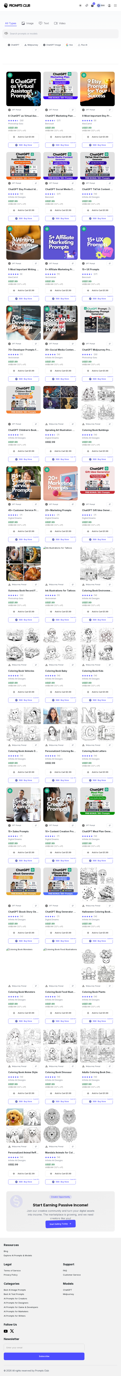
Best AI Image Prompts (15, 1290)
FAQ (65, 1270)
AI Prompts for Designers (16, 1302)
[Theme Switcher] (80, 5)
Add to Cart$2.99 (63, 451)
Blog (6, 1251)
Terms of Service (12, 1270)
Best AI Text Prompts (14, 1294)
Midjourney (68, 1294)
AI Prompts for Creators (15, 1298)
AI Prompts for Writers (15, 1316)
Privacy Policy (10, 1275)
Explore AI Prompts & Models (18, 1255)
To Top (62, 13)
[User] (109, 5)
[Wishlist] (86, 5)
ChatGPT (67, 1290)
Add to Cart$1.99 (26, 137)
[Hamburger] (115, 5)
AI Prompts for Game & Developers (21, 1307)
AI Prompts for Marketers (16, 1311)
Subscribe (44, 1356)
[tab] (10, 23)
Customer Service (72, 1275)
